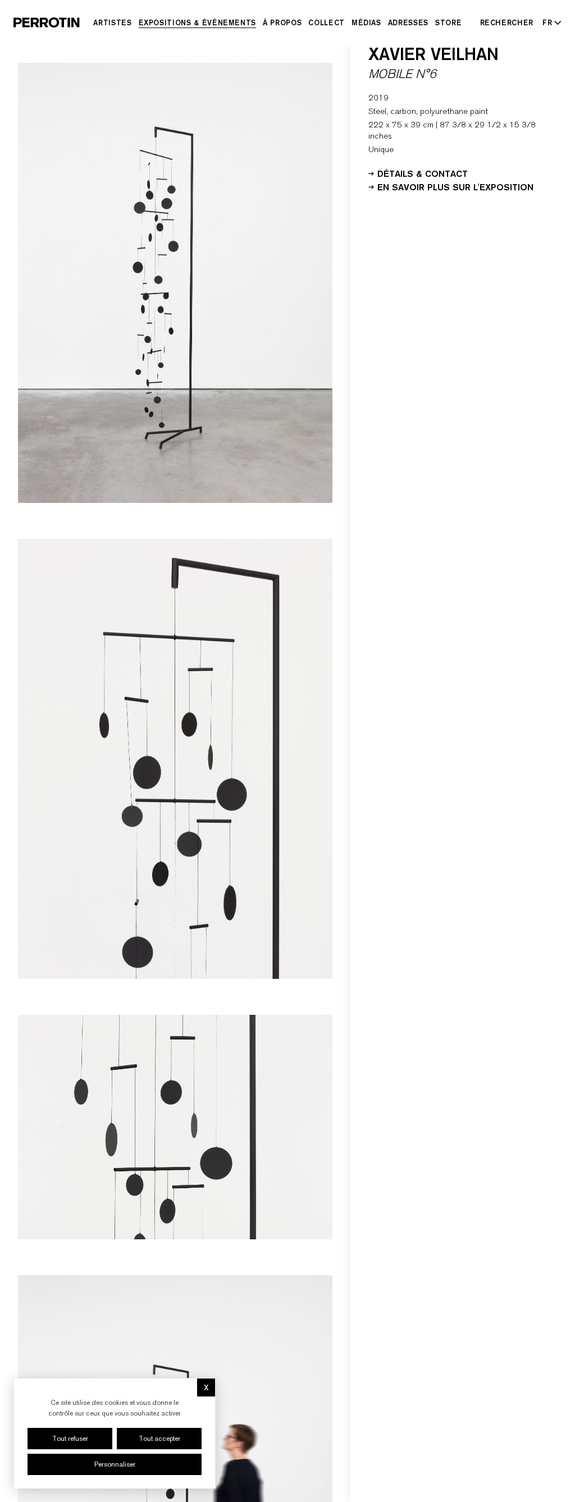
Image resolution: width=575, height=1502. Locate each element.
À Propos (282, 22)
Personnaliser (114, 1464)
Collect (326, 22)
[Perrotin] (46, 22)
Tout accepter (159, 1438)
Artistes (112, 22)
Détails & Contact (422, 172)
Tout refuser (70, 1438)
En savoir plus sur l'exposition (455, 186)
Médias (366, 22)
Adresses (408, 22)
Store (448, 22)
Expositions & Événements (198, 22)
